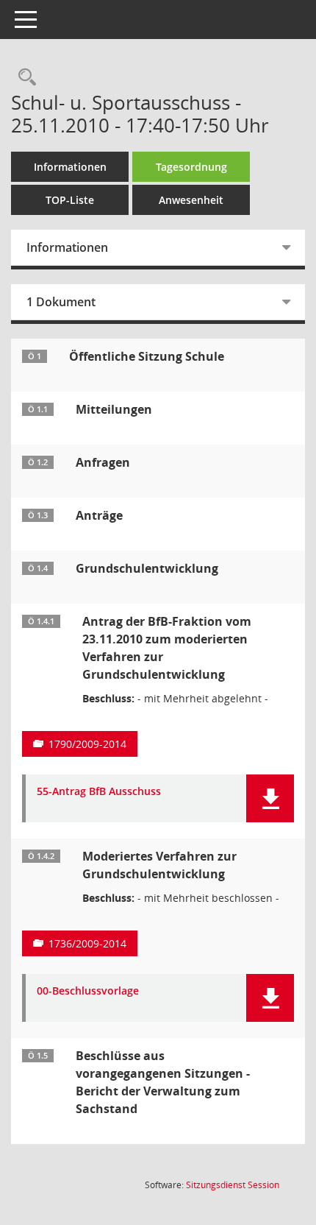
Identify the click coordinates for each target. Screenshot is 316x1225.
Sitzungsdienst (232, 1185)
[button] (270, 798)
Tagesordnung (191, 167)
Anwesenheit (191, 200)
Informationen (70, 167)
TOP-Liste (70, 200)
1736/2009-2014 (87, 943)
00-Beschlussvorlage (88, 991)
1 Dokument (61, 302)
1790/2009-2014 (87, 744)
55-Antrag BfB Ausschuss (99, 792)
